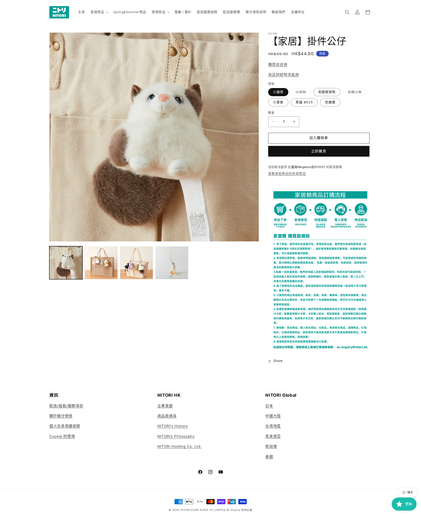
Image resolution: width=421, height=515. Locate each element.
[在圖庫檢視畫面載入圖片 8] (171, 262)
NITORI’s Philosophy (176, 436)
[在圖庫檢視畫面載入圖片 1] (65, 262)
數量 (271, 112)
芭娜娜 (330, 102)
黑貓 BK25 (304, 102)
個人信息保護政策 (64, 426)
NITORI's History (172, 426)
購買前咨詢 (277, 65)
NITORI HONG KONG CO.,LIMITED (203, 509)
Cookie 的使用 (62, 436)
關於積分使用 (61, 416)
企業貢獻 (165, 406)
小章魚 (278, 102)
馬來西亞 (273, 436)
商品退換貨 (167, 416)
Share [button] (278, 361)
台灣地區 (273, 426)
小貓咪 (278, 92)
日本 (269, 406)
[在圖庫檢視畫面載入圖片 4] (136, 262)
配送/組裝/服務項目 (66, 406)
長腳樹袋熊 (327, 92)
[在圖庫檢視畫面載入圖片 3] (101, 262)
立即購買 (318, 151)
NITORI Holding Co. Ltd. (179, 446)
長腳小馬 (356, 93)
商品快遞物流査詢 (283, 75)
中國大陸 (273, 416)
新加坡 (271, 446)
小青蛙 (302, 93)
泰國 (269, 456)
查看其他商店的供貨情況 (287, 174)
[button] (99, 12)
